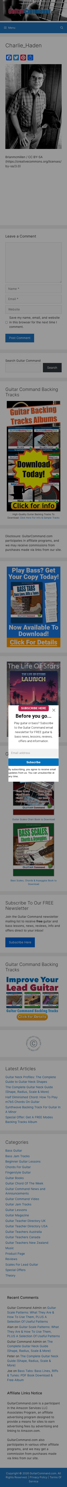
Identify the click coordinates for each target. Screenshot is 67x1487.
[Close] (54, 710)
